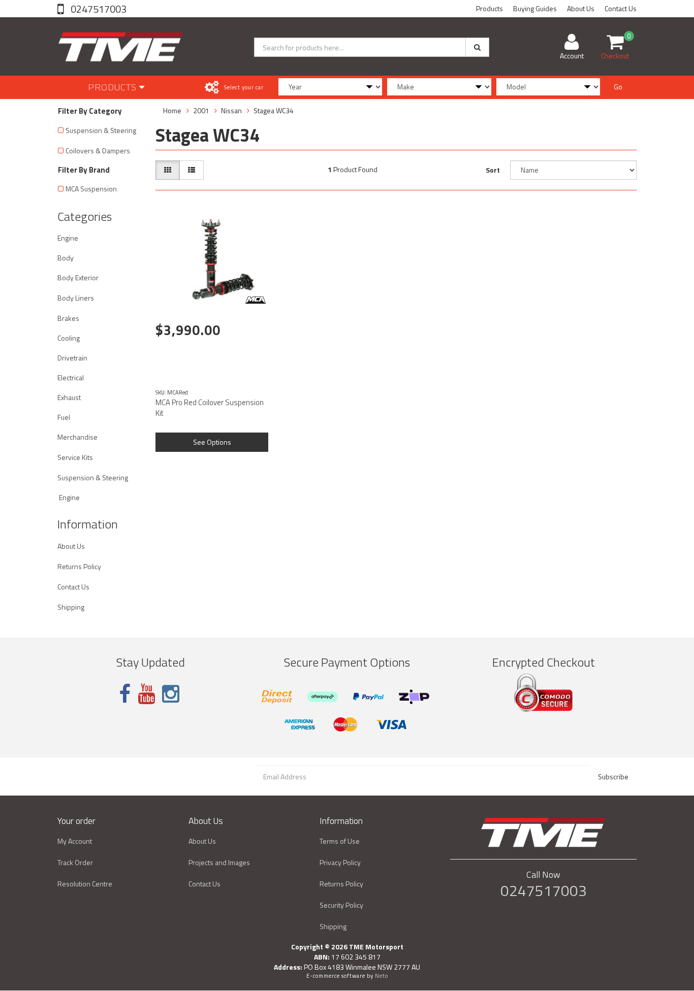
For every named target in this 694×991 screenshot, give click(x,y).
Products (489, 8)
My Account (74, 841)
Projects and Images (219, 862)
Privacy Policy (340, 862)
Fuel (63, 417)
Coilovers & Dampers (98, 150)
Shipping (70, 607)
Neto (381, 976)
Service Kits (75, 457)
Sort (493, 169)
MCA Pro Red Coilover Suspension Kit (209, 408)
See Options (212, 442)
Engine (67, 238)
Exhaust (69, 397)
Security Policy (341, 905)
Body (65, 257)
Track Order (75, 862)
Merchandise (77, 437)
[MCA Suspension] (255, 300)
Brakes (68, 318)
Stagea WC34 (274, 110)
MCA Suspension (91, 188)
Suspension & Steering (101, 130)
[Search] (477, 47)
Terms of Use (340, 841)
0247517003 (98, 9)
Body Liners (75, 297)
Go (618, 86)
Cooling (68, 338)
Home (172, 110)
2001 (201, 110)
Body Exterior (78, 277)
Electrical (70, 377)
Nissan (231, 110)
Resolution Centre (84, 883)
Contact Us (621, 8)
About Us (580, 8)
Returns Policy (79, 566)
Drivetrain (72, 357)
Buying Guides (535, 8)
